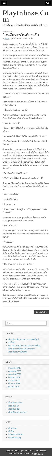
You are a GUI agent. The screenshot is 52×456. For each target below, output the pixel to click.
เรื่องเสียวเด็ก (13, 406)
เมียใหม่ (11, 342)
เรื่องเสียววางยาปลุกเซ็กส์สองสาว (21, 349)
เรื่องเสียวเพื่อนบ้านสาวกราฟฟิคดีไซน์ (23, 339)
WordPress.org (14, 437)
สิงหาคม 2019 (14, 377)
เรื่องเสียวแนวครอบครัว (17, 412)
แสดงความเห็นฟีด (15, 434)
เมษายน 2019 (13, 380)
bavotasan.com (37, 453)
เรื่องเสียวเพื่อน (14, 409)
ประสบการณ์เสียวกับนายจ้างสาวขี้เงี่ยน (24, 346)
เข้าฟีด (11, 431)
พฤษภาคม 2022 (14, 371)
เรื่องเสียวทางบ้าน (8, 31)
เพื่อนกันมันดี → (42, 312)
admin (7, 38)
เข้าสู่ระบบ (12, 428)
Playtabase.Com (25, 16)
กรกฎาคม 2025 (14, 368)
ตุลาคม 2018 (13, 387)
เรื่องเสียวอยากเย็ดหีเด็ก (17, 352)
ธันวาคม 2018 (14, 383)
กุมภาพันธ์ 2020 (14, 374)
